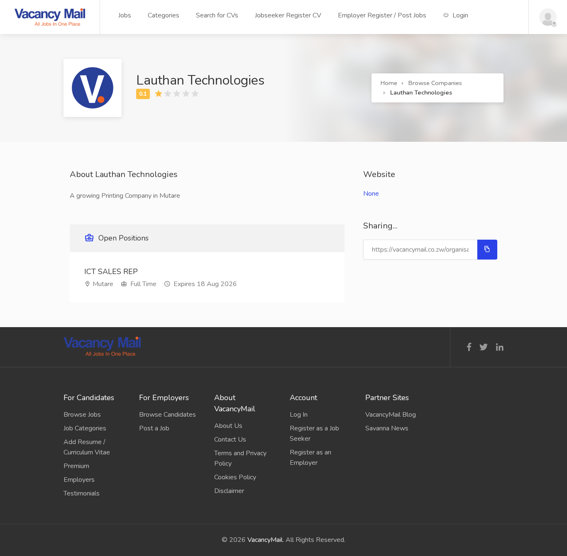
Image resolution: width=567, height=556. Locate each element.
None (371, 193)
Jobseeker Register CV (288, 15)
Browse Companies (435, 83)
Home (389, 83)
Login (459, 15)
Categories (163, 15)
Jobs (124, 15)
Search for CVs (217, 15)
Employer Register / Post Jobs (382, 15)
